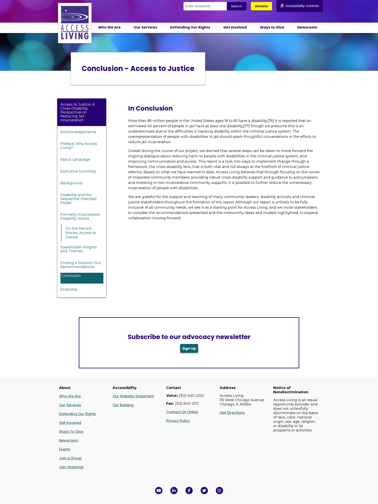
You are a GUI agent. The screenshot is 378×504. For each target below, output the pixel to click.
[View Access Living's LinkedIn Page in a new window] (174, 490)
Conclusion (71, 276)
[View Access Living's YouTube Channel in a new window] (158, 490)
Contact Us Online (182, 411)
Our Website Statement (133, 396)
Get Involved (235, 27)
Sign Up (189, 348)
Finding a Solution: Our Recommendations (80, 265)
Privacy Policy (178, 420)
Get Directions (232, 412)
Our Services (145, 27)
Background (71, 183)
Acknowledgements (78, 132)
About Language (75, 159)
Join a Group (70, 458)
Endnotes (68, 289)
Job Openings (71, 466)
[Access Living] (75, 38)
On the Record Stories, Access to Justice (81, 232)
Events (64, 449)
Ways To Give (71, 431)
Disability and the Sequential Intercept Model (78, 199)
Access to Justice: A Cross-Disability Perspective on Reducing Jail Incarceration (77, 112)
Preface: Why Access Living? (78, 146)
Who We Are (109, 27)
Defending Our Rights (190, 27)
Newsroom (307, 27)
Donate (261, 6)
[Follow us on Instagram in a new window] (219, 490)
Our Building (123, 405)
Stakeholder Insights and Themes (78, 249)
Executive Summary (78, 171)
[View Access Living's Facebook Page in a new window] (189, 490)
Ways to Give (272, 27)
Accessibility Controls (302, 6)
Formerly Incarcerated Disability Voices (80, 216)
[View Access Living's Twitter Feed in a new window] (204, 490)
